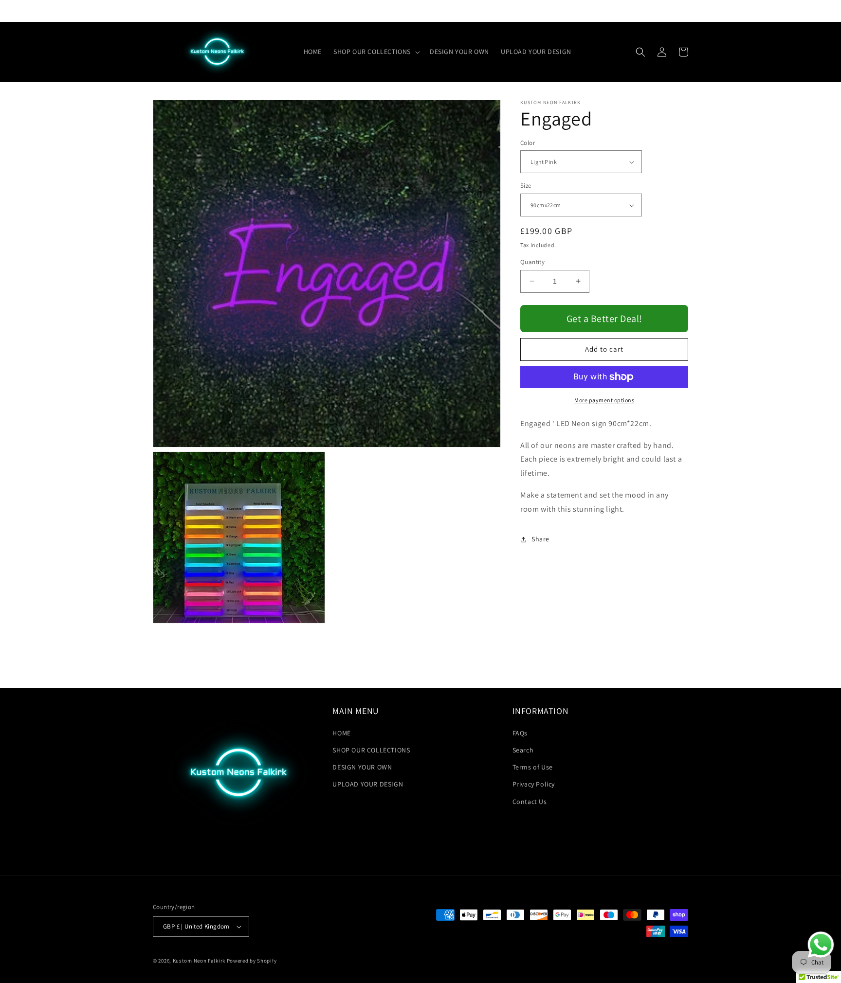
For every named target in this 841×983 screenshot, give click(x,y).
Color (527, 143)
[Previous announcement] (262, 10)
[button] (376, 51)
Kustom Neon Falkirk (199, 960)
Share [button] (540, 539)
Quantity (532, 262)
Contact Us (529, 801)
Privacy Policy (533, 784)
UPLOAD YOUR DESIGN (367, 784)
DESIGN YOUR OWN (362, 767)
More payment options (604, 400)
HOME (341, 733)
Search (523, 750)
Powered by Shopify (252, 960)
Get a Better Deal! (604, 318)
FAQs (520, 733)
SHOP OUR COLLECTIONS (371, 750)
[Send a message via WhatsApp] (820, 944)
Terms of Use (532, 767)
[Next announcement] (579, 10)
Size (525, 186)
